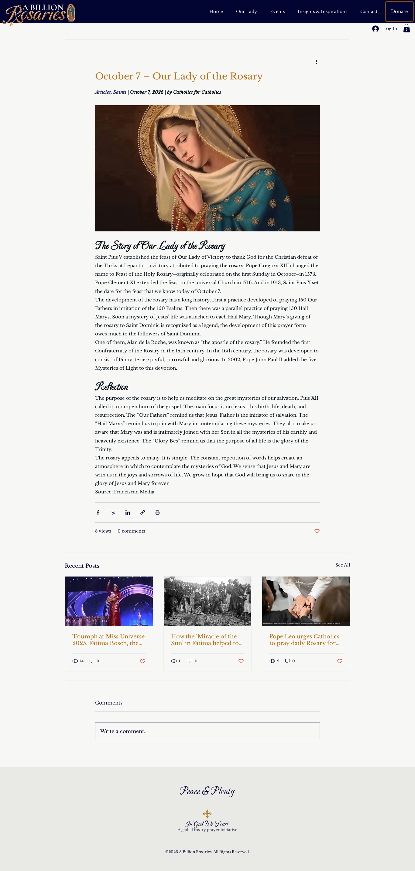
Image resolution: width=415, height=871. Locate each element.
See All (342, 565)
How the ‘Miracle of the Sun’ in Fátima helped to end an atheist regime (205, 640)
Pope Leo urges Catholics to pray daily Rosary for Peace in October (304, 640)
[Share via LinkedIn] (128, 512)
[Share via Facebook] (98, 512)
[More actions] (316, 61)
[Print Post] (157, 512)
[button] (322, 11)
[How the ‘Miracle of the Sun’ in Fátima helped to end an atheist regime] (208, 601)
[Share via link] (143, 512)
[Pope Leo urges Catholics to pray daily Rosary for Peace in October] (306, 601)
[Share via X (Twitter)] (113, 512)
